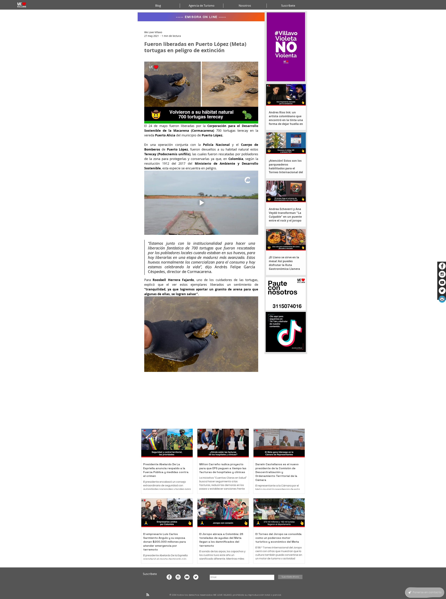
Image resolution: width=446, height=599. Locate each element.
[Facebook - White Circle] (442, 266)
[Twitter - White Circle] (442, 290)
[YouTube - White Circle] (442, 282)
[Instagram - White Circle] (442, 274)
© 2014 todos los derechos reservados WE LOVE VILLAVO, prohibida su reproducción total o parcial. (226, 595)
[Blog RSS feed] (147, 594)
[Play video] (201, 203)
